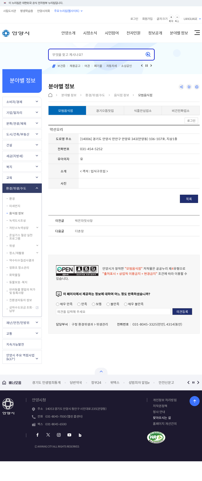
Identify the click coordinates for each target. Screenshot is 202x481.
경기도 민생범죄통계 (46, 382)
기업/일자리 (14, 112)
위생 (12, 246)
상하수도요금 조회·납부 (21, 309)
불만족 (114, 303)
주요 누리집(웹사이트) (66, 11)
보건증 (61, 66)
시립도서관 (9, 11)
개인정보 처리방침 (165, 399)
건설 (9, 145)
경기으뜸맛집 (105, 110)
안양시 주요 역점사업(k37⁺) (20, 357)
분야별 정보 (179, 33)
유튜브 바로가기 (69, 435)
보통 (98, 303)
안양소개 (68, 33)
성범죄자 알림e (139, 382)
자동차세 (111, 66)
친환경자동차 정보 (20, 300)
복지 (9, 166)
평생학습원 (26, 11)
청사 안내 (159, 411)
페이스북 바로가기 (37, 435)
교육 (9, 177)
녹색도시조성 (17, 220)
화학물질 (14, 275)
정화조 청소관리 (19, 267)
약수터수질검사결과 (21, 260)
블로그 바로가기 (80, 435)
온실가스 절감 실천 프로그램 (21, 237)
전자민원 (133, 33)
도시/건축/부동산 (17, 134)
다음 (198, 382)
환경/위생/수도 (16, 188)
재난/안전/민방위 (17, 322)
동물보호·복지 (18, 282)
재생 (147, 66)
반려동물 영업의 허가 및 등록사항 (22, 291)
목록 (189, 198)
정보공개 (155, 33)
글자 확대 (171, 17)
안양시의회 (43, 11)
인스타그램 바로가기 (58, 435)
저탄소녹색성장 (19, 228)
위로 (195, 401)
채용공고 (75, 66)
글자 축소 (177, 17)
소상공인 (126, 66)
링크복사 (189, 87)
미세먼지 (14, 206)
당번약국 (76, 382)
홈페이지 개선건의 (165, 423)
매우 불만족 (135, 303)
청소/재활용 (16, 253)
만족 (83, 303)
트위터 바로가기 (48, 435)
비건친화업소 (181, 110)
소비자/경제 (14, 101)
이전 (188, 382)
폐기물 (98, 66)
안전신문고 (166, 382)
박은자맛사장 (84, 220)
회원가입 (147, 19)
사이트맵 (197, 33)
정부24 (96, 382)
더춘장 (79, 231)
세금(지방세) (14, 156)
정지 (193, 382)
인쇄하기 (197, 87)
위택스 (115, 382)
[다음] (151, 66)
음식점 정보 (16, 213)
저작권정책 (160, 405)
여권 (87, 66)
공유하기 (181, 87)
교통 (9, 333)
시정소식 (90, 33)
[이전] (142, 66)
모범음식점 (145, 95)
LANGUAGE (190, 19)
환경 (12, 198)
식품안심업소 (143, 110)
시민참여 (112, 33)
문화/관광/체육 (16, 123)
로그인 (134, 19)
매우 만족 (66, 303)
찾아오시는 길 (162, 417)
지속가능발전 (15, 344)
